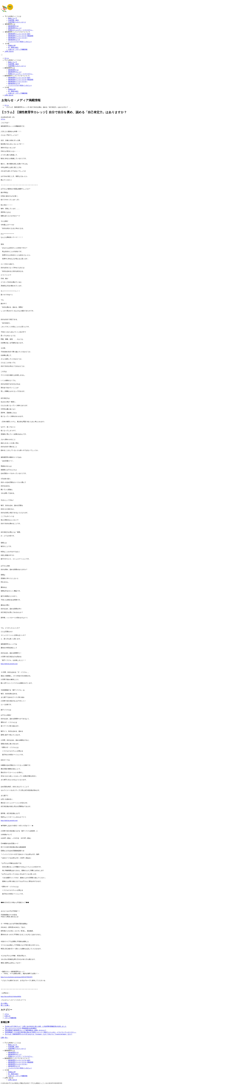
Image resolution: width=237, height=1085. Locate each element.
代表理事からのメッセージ (17, 66)
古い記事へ (4, 1003)
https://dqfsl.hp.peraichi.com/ (9, 664)
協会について (12, 62)
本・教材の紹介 (13, 91)
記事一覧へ (4, 1037)
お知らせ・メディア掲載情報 (17, 93)
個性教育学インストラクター (17, 81)
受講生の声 (12, 89)
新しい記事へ (5, 1005)
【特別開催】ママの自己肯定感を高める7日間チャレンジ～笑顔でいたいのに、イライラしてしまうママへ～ (40, 1032)
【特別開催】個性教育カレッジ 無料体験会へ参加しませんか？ (25, 1030)
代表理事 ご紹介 (13, 64)
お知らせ (7, 1016)
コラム (3, 119)
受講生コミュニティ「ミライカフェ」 (20, 74)
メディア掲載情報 (10, 1018)
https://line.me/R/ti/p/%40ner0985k (11, 996)
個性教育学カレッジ (14, 72)
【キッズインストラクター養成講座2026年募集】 (20, 1028)
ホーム (6, 58)
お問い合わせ (9, 51)
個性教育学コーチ (14, 83)
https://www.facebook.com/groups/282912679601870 (16, 977)
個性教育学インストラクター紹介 (19, 77)
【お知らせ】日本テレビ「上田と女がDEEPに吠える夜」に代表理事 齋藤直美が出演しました (35, 1026)
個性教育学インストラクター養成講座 (20, 79)
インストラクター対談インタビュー (20, 85)
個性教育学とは (13, 70)
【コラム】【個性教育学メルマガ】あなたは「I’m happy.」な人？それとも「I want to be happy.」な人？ (38, 1034)
